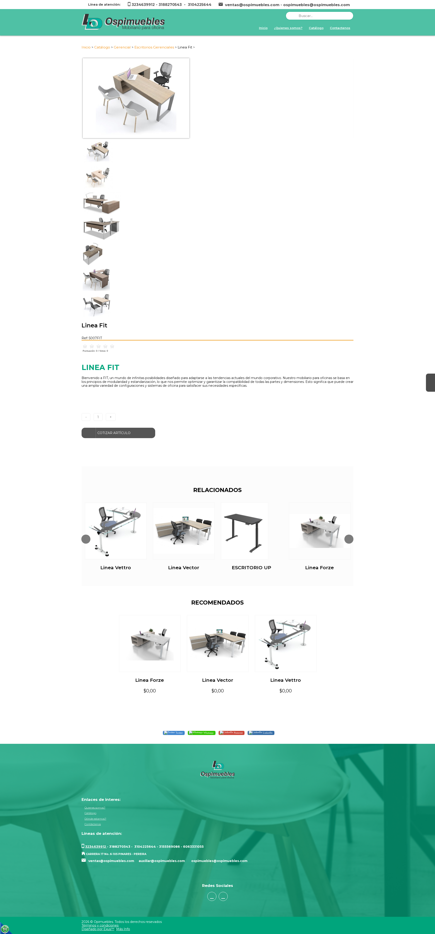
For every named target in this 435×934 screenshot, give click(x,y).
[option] (217, 98)
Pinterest (238, 732)
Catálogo (316, 28)
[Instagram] (430, 387)
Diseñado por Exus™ (98, 929)
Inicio (263, 28)
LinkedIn (267, 732)
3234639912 (96, 847)
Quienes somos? (95, 807)
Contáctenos (93, 824)
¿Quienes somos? (288, 28)
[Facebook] (430, 378)
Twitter (179, 732)
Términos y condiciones (100, 925)
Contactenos (340, 28)
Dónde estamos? (95, 818)
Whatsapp (208, 732)
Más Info (123, 929)
